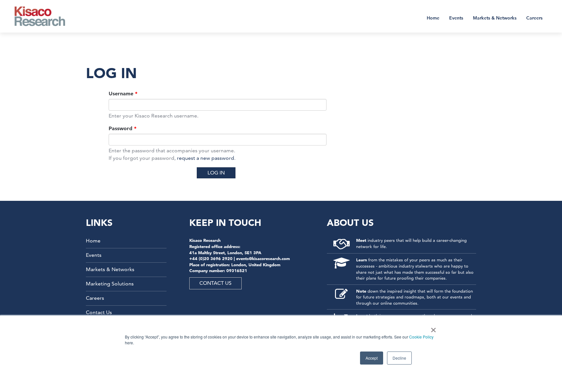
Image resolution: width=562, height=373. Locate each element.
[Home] (44, 16)
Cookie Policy (421, 336)
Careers (534, 18)
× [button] (432, 328)
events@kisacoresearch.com (263, 258)
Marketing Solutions (110, 284)
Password (123, 128)
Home (433, 18)
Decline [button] (399, 358)
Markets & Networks (494, 18)
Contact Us (99, 312)
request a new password (205, 158)
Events (456, 18)
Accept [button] (372, 358)
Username (123, 93)
